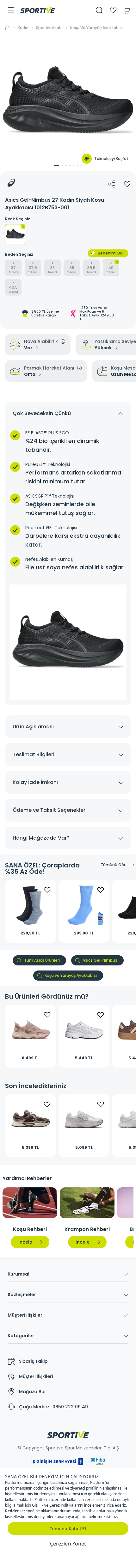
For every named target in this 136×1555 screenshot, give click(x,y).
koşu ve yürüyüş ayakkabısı (96, 27)
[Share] (112, 184)
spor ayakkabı (49, 27)
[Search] (99, 10)
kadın (23, 27)
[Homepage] (37, 10)
